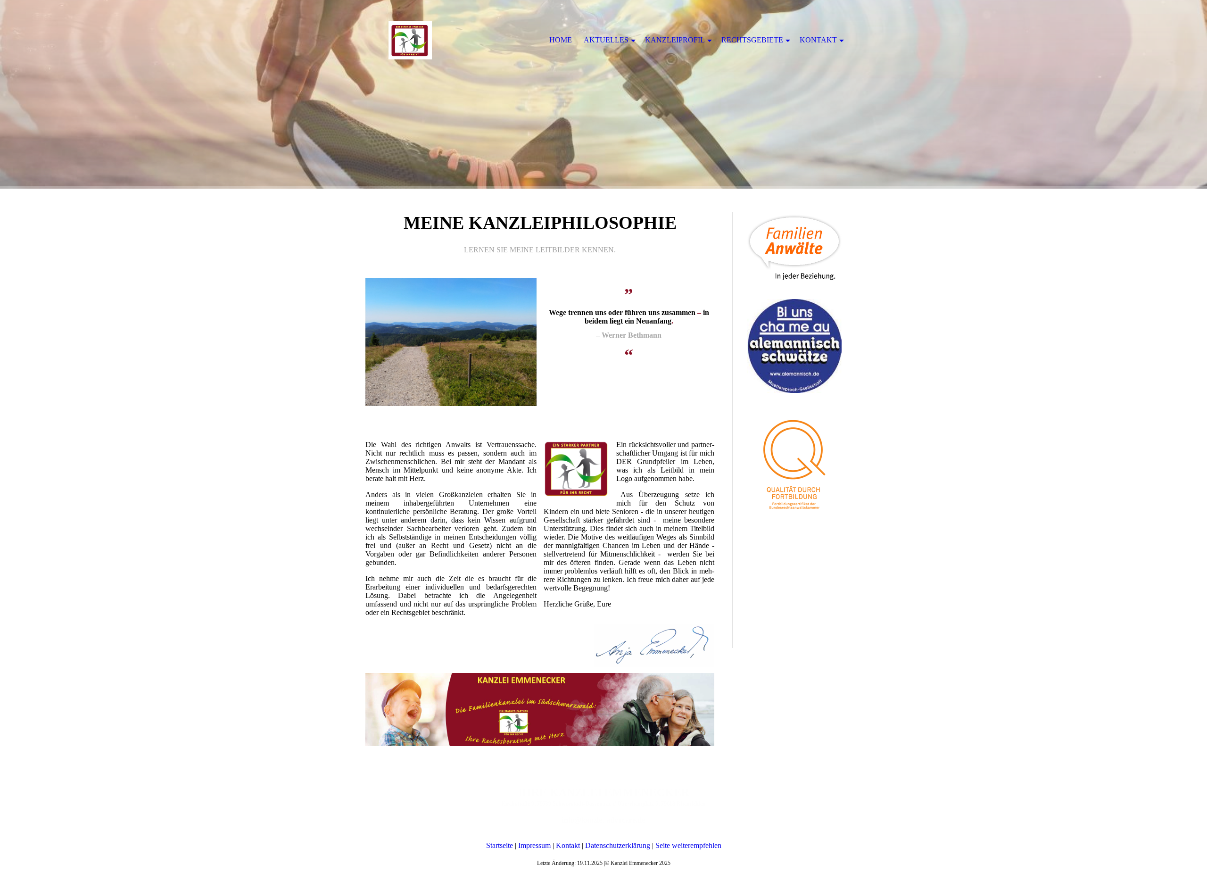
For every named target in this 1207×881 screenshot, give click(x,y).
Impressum (534, 845)
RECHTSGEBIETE (752, 40)
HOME (560, 40)
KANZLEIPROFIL (675, 40)
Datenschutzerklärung (617, 845)
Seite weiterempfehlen (688, 845)
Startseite (499, 845)
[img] (603, 94)
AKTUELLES (606, 40)
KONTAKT (818, 40)
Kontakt (568, 845)
